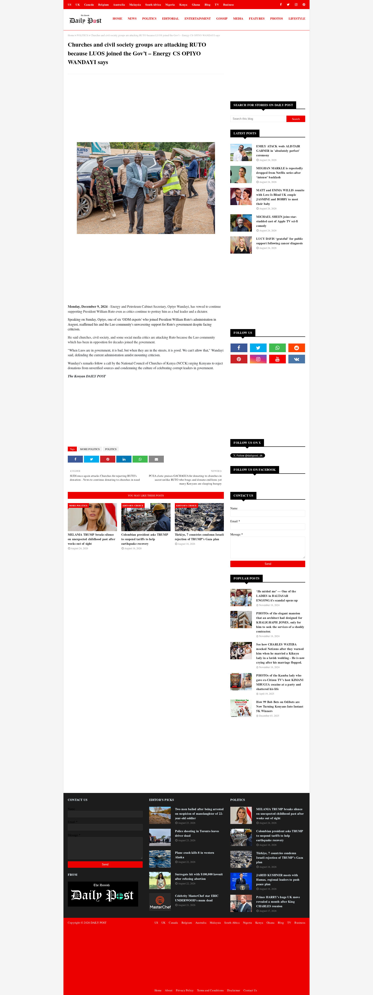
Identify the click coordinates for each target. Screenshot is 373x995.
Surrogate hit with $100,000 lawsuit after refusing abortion (199, 876)
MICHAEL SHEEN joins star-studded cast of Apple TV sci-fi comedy (277, 221)
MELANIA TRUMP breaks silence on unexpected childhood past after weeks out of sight (91, 539)
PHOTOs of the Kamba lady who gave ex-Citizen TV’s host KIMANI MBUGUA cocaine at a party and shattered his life (279, 682)
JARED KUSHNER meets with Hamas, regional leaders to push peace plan (277, 879)
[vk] (296, 359)
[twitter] (288, 4)
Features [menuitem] (257, 18)
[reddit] (296, 347)
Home (71, 35)
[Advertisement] (146, 108)
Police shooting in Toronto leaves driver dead (197, 833)
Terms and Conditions (210, 990)
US (69, 4)
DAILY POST (98, 922)
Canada (89, 4)
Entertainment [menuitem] (198, 18)
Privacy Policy (185, 990)
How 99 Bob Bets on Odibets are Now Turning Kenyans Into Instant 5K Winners (279, 706)
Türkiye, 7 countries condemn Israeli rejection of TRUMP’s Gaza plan (199, 536)
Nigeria (170, 4)
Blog (208, 4)
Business (228, 4)
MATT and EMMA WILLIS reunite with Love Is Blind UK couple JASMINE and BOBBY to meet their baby (280, 197)
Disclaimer (233, 990)
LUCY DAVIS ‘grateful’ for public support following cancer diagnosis (279, 240)
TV (217, 4)
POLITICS (82, 35)
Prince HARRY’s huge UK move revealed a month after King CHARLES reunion (278, 901)
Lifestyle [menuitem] (297, 18)
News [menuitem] (132, 18)
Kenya (183, 4)
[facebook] (280, 4)
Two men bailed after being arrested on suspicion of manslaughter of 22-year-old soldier (199, 813)
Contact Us (250, 990)
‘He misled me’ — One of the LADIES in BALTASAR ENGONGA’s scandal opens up (277, 596)
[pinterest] (303, 4)
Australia (119, 4)
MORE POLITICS (90, 449)
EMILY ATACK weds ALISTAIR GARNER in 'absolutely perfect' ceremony (278, 150)
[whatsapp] (277, 347)
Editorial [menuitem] (170, 18)
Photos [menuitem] (276, 18)
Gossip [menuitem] (222, 18)
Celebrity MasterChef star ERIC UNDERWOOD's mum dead (197, 897)
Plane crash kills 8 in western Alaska (194, 854)
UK (78, 4)
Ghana (196, 4)
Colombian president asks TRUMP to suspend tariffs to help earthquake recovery (144, 539)
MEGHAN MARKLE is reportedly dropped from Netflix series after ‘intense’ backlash (279, 172)
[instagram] (296, 4)
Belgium (103, 4)
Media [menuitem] (238, 18)
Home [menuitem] (117, 18)
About (168, 990)
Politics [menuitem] (149, 18)
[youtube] (277, 359)
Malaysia (135, 4)
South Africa (153, 4)
